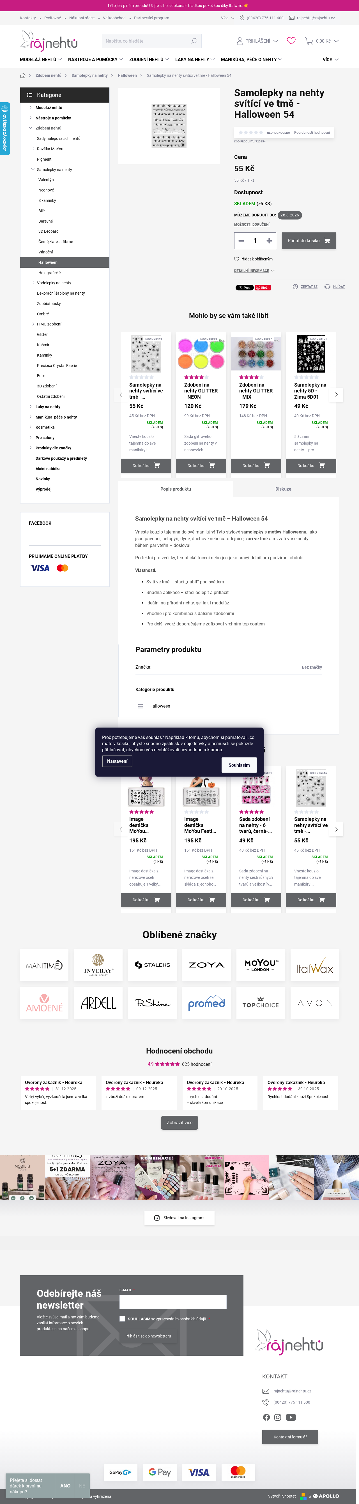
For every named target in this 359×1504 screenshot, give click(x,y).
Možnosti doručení (252, 225)
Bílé (41, 211)
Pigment (44, 159)
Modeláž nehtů (49, 107)
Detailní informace (251, 271)
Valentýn (46, 179)
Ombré (43, 314)
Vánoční (45, 252)
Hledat (194, 41)
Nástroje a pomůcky (53, 118)
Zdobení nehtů (48, 128)
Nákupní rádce (82, 18)
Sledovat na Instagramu (185, 1218)
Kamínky (44, 355)
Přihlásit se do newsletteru (148, 1336)
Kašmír (43, 345)
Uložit (265, 287)
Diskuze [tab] (283, 489)
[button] (336, 395)
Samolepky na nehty (54, 169)
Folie (41, 375)
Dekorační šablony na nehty (61, 293)
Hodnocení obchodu (179, 1051)
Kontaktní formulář (290, 1437)
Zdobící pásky (49, 303)
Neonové (46, 190)
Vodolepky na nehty (54, 283)
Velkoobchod (114, 18)
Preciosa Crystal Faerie (57, 365)
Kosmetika (45, 427)
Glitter (42, 334)
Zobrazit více (179, 1122)
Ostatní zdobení (51, 396)
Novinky (43, 479)
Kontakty (28, 18)
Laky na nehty (48, 407)
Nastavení (117, 761)
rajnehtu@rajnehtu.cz (292, 1391)
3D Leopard (48, 231)
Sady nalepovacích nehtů (58, 138)
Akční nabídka (48, 468)
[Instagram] (277, 1416)
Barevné (45, 221)
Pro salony (45, 437)
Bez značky (312, 667)
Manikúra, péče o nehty (56, 417)
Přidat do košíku (304, 240)
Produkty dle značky (53, 448)
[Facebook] (266, 1416)
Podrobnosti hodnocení (312, 133)
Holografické (49, 273)
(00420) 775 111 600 (291, 1402)
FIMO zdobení (49, 324)
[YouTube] (291, 1416)
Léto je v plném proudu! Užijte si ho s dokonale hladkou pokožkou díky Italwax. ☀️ (178, 5)
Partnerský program (151, 18)
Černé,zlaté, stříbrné (55, 241)
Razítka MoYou (50, 149)
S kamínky (47, 200)
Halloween (47, 262)
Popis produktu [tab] (175, 489)
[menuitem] (41, 59)
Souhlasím (239, 765)
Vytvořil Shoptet (282, 1496)
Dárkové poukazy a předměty (61, 458)
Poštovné (52, 18)
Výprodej (44, 489)
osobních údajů (193, 1319)
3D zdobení (46, 386)
